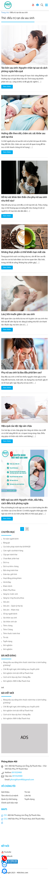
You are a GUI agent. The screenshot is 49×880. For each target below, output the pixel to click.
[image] (24, 45)
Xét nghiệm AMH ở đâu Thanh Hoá (16, 681)
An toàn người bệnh (11, 539)
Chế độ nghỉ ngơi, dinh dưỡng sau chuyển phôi (21, 669)
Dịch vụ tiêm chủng (10, 567)
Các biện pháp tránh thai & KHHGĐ (16, 547)
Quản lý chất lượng (9, 799)
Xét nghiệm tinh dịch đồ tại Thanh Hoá (18, 673)
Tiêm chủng (7, 626)
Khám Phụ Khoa (9, 590)
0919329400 (17, 773)
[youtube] (33, 5)
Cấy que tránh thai (10, 555)
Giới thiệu (5, 792)
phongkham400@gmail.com (22, 780)
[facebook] (37, 5)
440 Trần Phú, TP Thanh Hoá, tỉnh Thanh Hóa (26, 819)
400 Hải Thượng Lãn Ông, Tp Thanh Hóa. (24, 815)
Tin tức (5, 638)
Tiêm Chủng (8, 630)
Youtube (7, 852)
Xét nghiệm (7, 645)
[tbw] (9, 862)
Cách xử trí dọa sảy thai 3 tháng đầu (17, 677)
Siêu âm (6, 602)
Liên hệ (27, 796)
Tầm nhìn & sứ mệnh (9, 796)
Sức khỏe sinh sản (10, 622)
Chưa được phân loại (11, 559)
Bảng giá (6, 543)
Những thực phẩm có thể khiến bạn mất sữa (23, 252)
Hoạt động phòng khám (12, 578)
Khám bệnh (7, 586)
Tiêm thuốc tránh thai (11, 634)
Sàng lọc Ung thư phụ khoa (13, 598)
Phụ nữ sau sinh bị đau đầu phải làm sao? (21, 373)
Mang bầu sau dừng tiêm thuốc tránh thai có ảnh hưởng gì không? (24, 664)
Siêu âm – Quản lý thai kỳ (13, 606)
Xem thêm (7, 87)
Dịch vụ (6, 563)
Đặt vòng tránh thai (10, 570)
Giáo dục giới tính (10, 574)
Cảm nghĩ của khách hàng (13, 551)
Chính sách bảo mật (9, 803)
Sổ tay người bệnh (10, 614)
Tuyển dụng (7, 641)
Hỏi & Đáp (7, 582)
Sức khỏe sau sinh (10, 618)
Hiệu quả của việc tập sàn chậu (16, 426)
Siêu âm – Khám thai (11, 610)
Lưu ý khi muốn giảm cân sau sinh (18, 314)
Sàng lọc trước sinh (10, 594)
